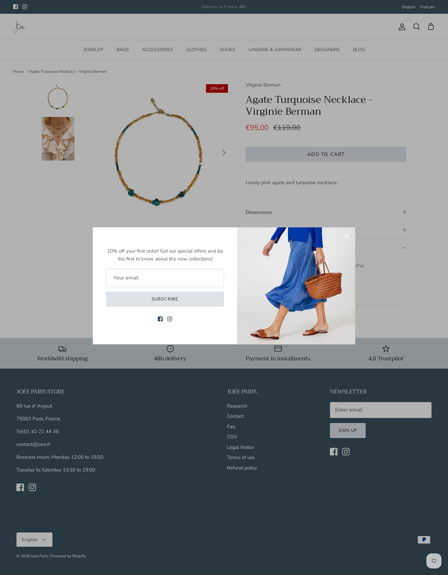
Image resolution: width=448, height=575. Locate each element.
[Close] (347, 235)
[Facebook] (160, 318)
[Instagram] (169, 318)
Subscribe (165, 299)
